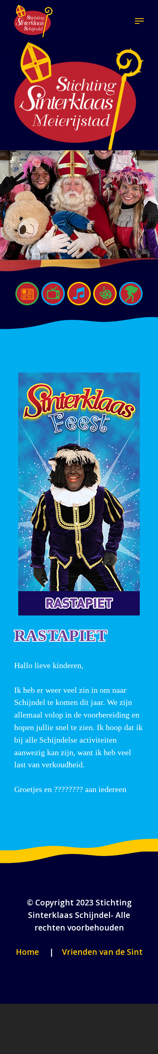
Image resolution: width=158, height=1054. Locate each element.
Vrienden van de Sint (101, 951)
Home (27, 951)
